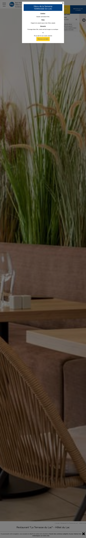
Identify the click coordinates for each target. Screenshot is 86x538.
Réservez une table (43, 39)
